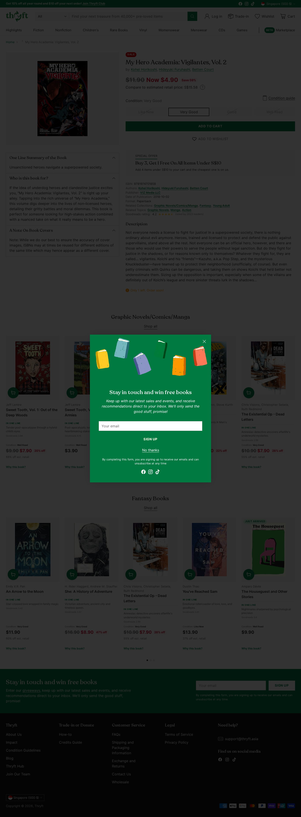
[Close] (204, 341)
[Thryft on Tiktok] (157, 472)
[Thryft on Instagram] (150, 472)
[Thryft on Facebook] (143, 472)
